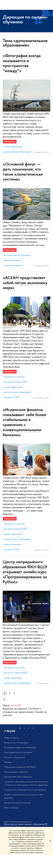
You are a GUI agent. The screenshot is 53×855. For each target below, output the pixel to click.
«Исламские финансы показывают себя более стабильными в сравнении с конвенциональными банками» (24, 422)
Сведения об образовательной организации (25, 789)
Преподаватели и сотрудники (18, 752)
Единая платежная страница (17, 802)
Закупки (7, 762)
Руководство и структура (16, 742)
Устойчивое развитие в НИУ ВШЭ (20, 747)
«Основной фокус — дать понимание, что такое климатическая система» (23, 171)
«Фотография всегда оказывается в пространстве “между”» (22, 63)
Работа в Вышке (11, 807)
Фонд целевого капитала (16, 771)
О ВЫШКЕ (9, 731)
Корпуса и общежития (14, 757)
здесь (42, 837)
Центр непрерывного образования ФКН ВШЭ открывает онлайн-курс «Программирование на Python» (25, 572)
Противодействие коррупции (18, 776)
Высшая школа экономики (22, 5)
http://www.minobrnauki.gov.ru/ (18, 821)
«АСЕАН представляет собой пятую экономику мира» (25, 282)
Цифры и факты (11, 737)
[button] (20, 728)
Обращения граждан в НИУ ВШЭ (19, 766)
